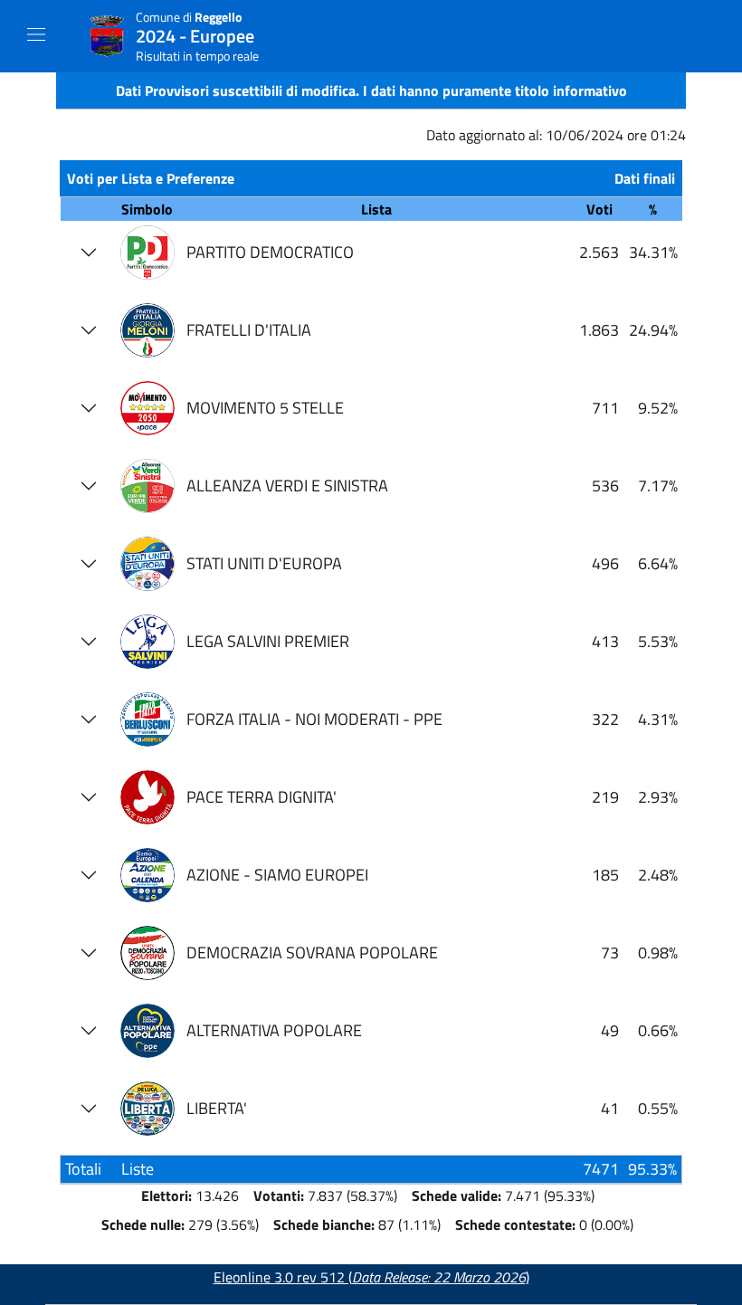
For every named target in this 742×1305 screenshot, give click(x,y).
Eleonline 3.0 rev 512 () (371, 1277)
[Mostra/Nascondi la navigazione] (36, 34)
